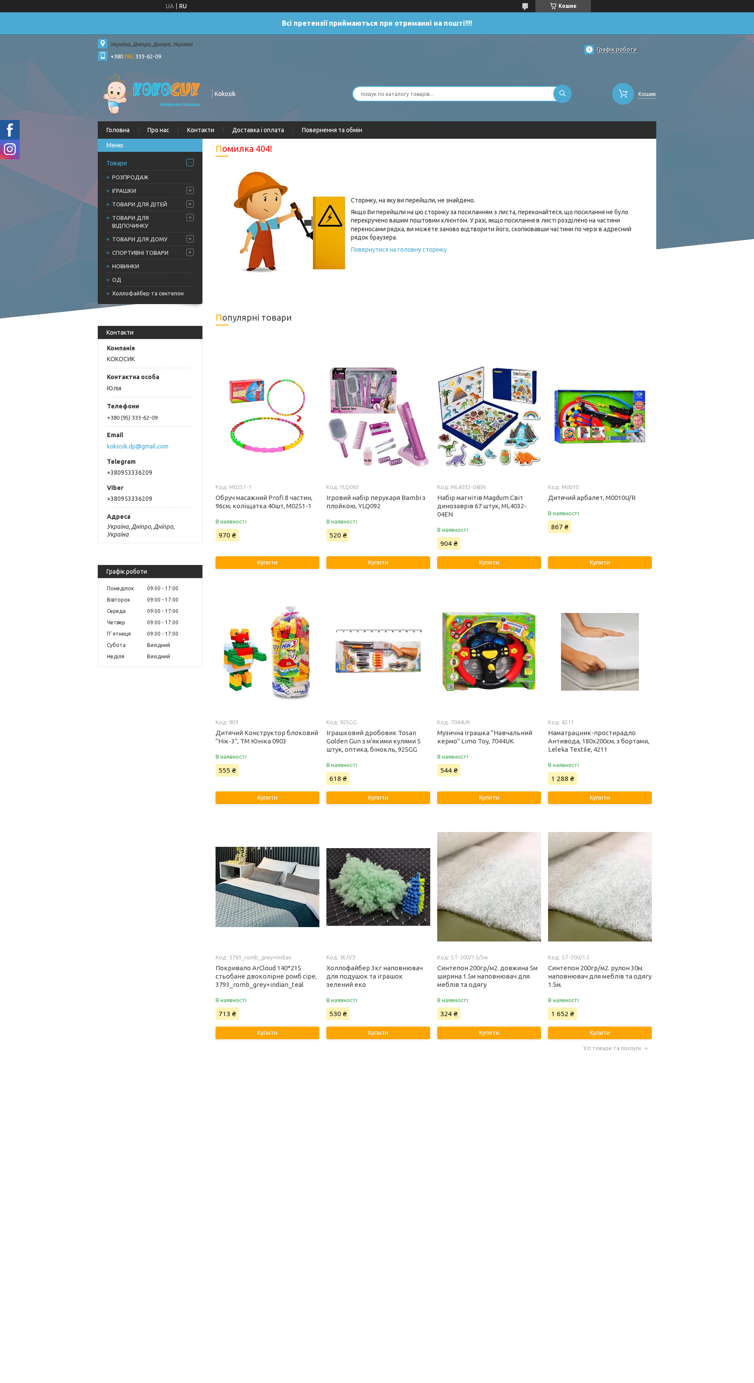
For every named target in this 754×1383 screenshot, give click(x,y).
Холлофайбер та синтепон (148, 293)
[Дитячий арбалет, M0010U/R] (599, 417)
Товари (116, 163)
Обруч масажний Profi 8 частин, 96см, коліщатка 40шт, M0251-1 (264, 502)
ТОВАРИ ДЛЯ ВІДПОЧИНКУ (130, 222)
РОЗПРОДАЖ (130, 177)
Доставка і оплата (258, 130)
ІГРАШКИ (124, 191)
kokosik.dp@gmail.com (137, 446)
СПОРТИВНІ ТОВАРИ (140, 253)
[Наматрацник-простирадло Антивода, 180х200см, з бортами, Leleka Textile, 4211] (599, 652)
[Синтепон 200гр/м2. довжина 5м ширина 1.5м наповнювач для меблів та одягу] (489, 887)
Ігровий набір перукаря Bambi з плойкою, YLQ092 (375, 502)
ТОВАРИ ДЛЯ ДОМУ (140, 239)
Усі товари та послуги (612, 1048)
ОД (116, 280)
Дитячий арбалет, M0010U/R (592, 497)
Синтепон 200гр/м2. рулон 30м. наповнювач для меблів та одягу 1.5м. (599, 976)
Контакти (200, 130)
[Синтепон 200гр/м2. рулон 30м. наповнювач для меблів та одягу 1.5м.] (599, 887)
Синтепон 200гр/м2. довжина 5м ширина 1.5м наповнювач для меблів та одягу (487, 976)
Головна (118, 130)
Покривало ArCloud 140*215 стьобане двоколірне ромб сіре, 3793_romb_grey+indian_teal (266, 976)
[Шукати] (562, 94)
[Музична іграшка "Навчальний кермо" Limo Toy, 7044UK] (489, 652)
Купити (267, 562)
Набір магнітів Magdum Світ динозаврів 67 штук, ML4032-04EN (482, 506)
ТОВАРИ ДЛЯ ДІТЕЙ (139, 204)
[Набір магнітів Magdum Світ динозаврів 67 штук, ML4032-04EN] (489, 417)
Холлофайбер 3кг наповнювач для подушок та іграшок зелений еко (374, 976)
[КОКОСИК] (151, 93)
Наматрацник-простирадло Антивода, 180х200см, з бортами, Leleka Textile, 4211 (598, 741)
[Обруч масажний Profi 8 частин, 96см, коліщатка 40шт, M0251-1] (267, 417)
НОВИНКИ (125, 266)
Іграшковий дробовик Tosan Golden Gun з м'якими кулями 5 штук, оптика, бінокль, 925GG (373, 741)
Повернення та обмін (332, 130)
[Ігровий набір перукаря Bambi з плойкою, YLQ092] (378, 417)
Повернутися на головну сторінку (399, 249)
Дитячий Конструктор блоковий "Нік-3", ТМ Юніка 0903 (267, 737)
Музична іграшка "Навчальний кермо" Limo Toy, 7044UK (484, 737)
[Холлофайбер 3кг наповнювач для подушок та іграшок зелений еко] (378, 887)
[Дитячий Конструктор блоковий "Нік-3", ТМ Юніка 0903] (267, 652)
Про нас (158, 130)
